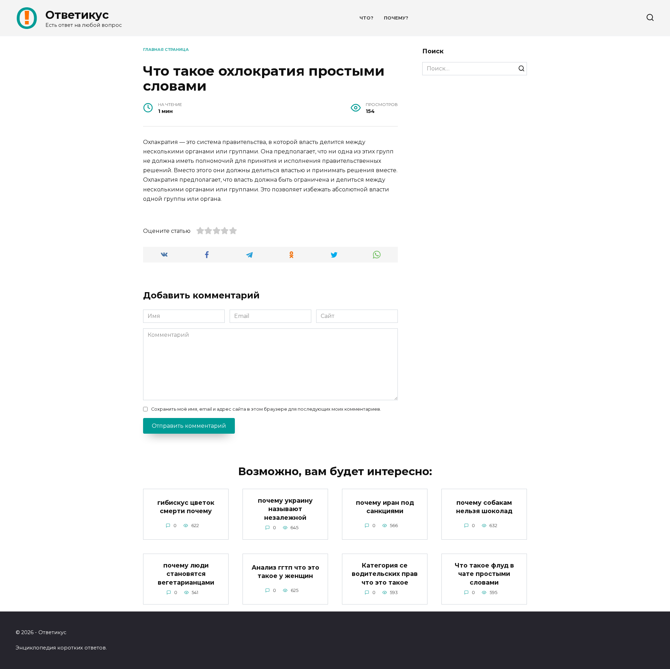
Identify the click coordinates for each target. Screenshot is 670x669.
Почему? (396, 18)
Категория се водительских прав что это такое (385, 573)
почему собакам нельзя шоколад (484, 507)
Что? (366, 18)
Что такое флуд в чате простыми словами (484, 573)
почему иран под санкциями (385, 507)
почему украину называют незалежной (285, 508)
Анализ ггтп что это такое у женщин (285, 571)
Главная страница (166, 49)
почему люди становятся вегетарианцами (186, 573)
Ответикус (77, 15)
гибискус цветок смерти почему (185, 507)
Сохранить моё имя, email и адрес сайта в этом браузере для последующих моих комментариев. (266, 409)
